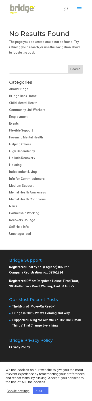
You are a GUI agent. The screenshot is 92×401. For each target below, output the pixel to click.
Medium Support (21, 185)
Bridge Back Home (23, 96)
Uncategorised (20, 234)
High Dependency (22, 151)
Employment (18, 117)
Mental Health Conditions (27, 199)
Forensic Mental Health (26, 137)
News (13, 206)
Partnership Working (24, 213)
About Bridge (18, 89)
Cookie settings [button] (18, 391)
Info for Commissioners (27, 178)
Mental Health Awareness (27, 192)
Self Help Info (19, 227)
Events (14, 123)
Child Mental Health (23, 103)
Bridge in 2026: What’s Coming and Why (41, 313)
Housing (15, 165)
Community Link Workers (27, 110)
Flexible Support (21, 130)
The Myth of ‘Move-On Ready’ (33, 306)
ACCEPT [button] (41, 391)
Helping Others (20, 144)
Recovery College (22, 220)
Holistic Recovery (22, 158)
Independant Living (23, 172)
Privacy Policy (19, 347)
